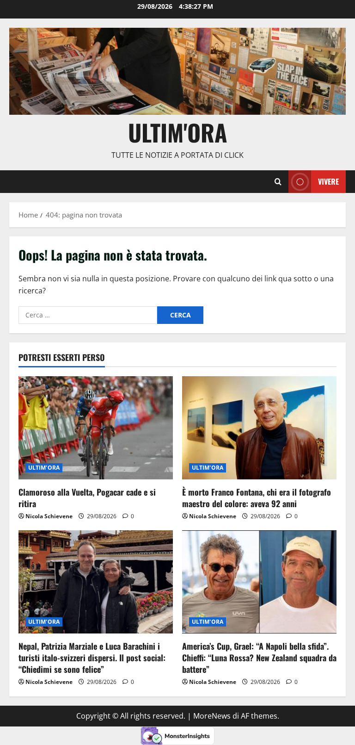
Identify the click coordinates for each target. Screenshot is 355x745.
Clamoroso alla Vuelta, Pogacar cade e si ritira (87, 497)
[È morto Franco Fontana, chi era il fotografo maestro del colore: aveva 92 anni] (259, 427)
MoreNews (212, 716)
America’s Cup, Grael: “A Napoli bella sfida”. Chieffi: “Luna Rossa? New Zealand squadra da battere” (259, 657)
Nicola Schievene (49, 516)
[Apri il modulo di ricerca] (278, 182)
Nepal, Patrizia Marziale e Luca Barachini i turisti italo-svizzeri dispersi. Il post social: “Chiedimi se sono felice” (91, 657)
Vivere (328, 181)
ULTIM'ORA (44, 468)
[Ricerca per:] (87, 315)
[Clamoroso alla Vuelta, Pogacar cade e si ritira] (95, 427)
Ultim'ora (177, 132)
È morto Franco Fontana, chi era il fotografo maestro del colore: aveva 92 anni (256, 497)
